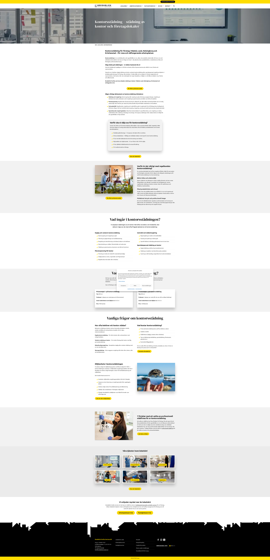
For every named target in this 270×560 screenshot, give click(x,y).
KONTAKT (167, 6)
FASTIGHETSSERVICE (149, 6)
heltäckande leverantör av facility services (146, 505)
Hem (96, 44)
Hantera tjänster (122, 281)
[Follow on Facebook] (158, 540)
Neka (135, 285)
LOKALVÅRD (123, 6)
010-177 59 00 (100, 548)
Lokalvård (100, 44)
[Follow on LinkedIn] (164, 540)
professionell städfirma (167, 428)
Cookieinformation (131, 288)
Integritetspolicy (138, 288)
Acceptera (123, 285)
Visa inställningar (146, 285)
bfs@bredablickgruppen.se (101, 549)
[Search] (174, 6)
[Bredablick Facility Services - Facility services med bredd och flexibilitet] (103, 6)
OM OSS (160, 6)
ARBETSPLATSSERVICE (135, 6)
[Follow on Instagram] (161, 540)
